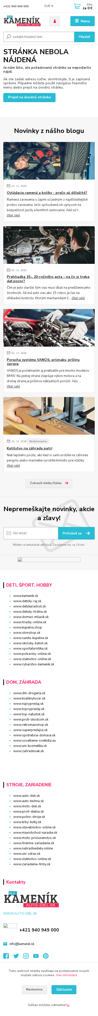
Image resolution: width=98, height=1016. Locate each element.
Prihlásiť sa (73, 533)
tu (68, 1005)
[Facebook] (8, 957)
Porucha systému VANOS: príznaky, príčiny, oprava (43, 362)
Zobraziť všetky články (46, 483)
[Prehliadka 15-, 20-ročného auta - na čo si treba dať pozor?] (49, 245)
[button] (49, 760)
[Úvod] (22, 21)
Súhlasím (64, 989)
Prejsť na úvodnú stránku (29, 97)
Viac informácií (66, 975)
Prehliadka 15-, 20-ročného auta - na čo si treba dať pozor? (48, 279)
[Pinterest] (45, 957)
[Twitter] (18, 957)
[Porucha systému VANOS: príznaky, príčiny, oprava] (49, 328)
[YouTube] (38, 957)
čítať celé (13, 215)
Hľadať (84, 36)
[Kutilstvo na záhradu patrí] (49, 416)
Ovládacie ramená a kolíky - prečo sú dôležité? (47, 193)
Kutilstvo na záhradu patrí (29, 448)
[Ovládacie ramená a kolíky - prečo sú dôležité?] (49, 161)
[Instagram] (28, 957)
